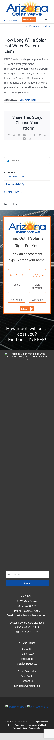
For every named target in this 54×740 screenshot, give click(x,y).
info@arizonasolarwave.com (30, 615)
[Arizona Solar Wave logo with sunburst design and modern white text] (27, 461)
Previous (34, 26)
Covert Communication (32, 728)
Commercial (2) (15, 176)
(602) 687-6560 (10, 20)
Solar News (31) (15, 191)
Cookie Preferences (29, 725)
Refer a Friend (29, 19)
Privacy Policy (14, 725)
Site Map (41, 725)
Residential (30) (15, 184)
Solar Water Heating (28, 100)
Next (44, 26)
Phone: (25, 606)
